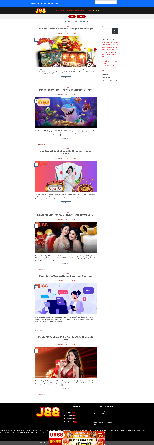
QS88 (44, 432)
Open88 (10, 430)
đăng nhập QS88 (130, 430)
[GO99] (77, 441)
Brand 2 (50, 3)
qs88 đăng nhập (140, 430)
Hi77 (98, 430)
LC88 (15, 430)
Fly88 (5, 430)
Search (120, 2)
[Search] (101, 10)
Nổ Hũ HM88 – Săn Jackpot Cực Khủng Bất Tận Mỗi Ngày (66, 28)
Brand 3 (57, 3)
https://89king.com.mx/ (41, 430)
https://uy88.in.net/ (67, 430)
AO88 (113, 430)
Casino (77, 10)
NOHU (1, 430)
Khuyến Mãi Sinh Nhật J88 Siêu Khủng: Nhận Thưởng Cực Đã (65, 215)
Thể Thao (88, 10)
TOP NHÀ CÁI (34, 3)
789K (40, 432)
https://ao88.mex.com (19, 432)
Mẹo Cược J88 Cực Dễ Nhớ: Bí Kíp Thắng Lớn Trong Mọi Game (110, 54)
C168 (105, 430)
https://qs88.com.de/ (6, 432)
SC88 (18, 430)
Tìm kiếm (104, 27)
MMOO (23, 430)
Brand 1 (43, 3)
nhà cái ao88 (30, 430)
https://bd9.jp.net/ (79, 430)
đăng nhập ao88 (120, 430)
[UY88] (77, 434)
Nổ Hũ (82, 10)
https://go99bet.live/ (32, 432)
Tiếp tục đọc (66, 77)
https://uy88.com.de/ (55, 430)
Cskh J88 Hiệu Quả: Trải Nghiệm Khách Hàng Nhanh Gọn (66, 276)
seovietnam (74, 33)
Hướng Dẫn (64, 10)
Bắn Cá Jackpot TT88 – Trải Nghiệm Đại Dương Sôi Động (65, 90)
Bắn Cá (71, 10)
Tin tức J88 (96, 10)
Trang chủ (56, 10)
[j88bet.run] (43, 10)
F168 (109, 430)
